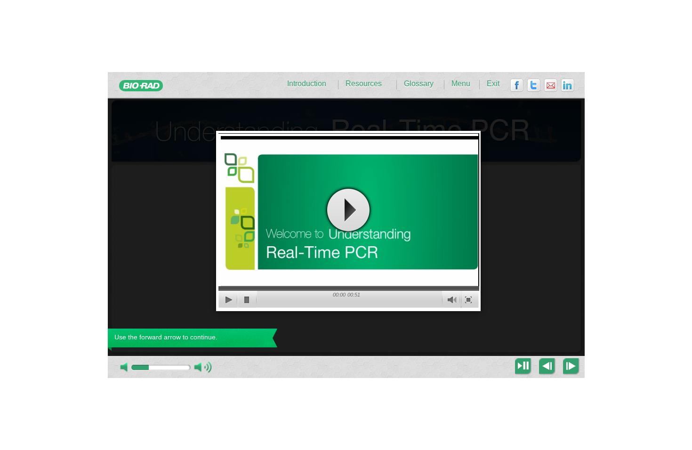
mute (451, 299)
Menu (460, 84)
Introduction (306, 84)
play (348, 209)
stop (247, 299)
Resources (364, 84)
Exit (493, 84)
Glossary (419, 84)
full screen (469, 299)
